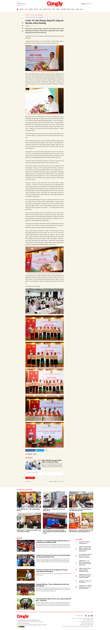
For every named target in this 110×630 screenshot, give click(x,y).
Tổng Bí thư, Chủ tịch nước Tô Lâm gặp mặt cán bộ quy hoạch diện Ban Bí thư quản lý (51, 570)
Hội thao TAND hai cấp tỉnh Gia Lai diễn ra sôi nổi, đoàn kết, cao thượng (85, 556)
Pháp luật (36, 9)
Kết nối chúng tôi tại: (79, 615)
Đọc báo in (20, 5)
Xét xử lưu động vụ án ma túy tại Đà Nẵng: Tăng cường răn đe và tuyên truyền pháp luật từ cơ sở (54, 531)
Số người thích (61, 481)
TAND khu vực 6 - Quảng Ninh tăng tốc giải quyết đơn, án (54, 509)
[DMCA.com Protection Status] (35, 626)
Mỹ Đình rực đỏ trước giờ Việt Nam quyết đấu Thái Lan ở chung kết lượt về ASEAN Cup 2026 (53, 541)
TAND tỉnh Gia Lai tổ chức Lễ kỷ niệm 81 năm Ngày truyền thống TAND (85, 576)
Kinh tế (53, 9)
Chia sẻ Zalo (40, 450)
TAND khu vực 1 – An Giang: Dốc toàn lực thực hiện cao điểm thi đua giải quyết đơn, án (81, 530)
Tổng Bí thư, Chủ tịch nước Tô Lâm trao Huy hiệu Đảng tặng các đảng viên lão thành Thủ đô (53, 556)
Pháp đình (31, 9)
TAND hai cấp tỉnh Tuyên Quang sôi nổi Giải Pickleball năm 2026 (85, 570)
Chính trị (21, 9)
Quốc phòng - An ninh (65, 9)
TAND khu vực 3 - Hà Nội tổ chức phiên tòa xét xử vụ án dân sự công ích (29, 530)
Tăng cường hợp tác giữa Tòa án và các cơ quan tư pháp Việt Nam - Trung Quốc (53, 599)
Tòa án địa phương (38, 14)
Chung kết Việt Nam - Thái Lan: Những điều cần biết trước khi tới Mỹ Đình (52, 585)
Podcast (73, 9)
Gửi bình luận (30, 477)
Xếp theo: (51, 481)
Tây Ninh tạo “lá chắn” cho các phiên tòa (85, 581)
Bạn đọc (77, 9)
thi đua (34, 454)
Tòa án (26, 9)
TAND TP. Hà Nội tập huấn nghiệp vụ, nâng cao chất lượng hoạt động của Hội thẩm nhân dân (85, 549)
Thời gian (55, 481)
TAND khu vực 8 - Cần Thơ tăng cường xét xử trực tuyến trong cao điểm (80, 509)
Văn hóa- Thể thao (47, 9)
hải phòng (30, 454)
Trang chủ (27, 14)
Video (81, 9)
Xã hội (40, 9)
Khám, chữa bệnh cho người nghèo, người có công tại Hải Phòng (52, 461)
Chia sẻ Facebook (31, 450)
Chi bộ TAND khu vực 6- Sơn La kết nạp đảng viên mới (28, 509)
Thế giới (58, 9)
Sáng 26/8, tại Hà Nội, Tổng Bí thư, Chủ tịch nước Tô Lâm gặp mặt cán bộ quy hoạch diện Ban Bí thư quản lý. (53, 574)
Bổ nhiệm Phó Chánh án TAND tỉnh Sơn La (84, 542)
